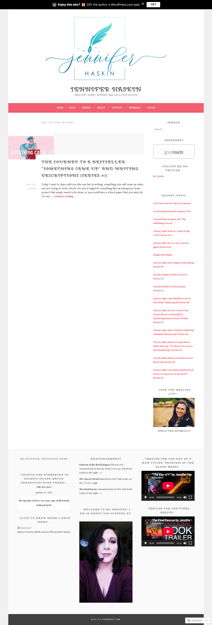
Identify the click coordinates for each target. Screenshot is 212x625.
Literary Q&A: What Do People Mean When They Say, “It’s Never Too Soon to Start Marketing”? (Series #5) (173, 346)
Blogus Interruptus (162, 255)
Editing (86, 107)
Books (151, 107)
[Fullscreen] (190, 497)
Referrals (135, 107)
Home (60, 107)
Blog (72, 107)
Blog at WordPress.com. (106, 619)
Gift (153, 4)
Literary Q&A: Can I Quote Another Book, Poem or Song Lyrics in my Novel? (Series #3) (173, 374)
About (101, 107)
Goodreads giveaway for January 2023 (172, 211)
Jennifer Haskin (106, 89)
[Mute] (185, 497)
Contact (117, 107)
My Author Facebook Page (44, 458)
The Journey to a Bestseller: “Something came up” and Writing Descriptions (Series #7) (90, 168)
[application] (168, 486)
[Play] (145, 497)
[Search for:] (174, 129)
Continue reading (63, 196)
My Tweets (158, 176)
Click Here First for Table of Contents (172, 203)
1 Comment (31, 188)
